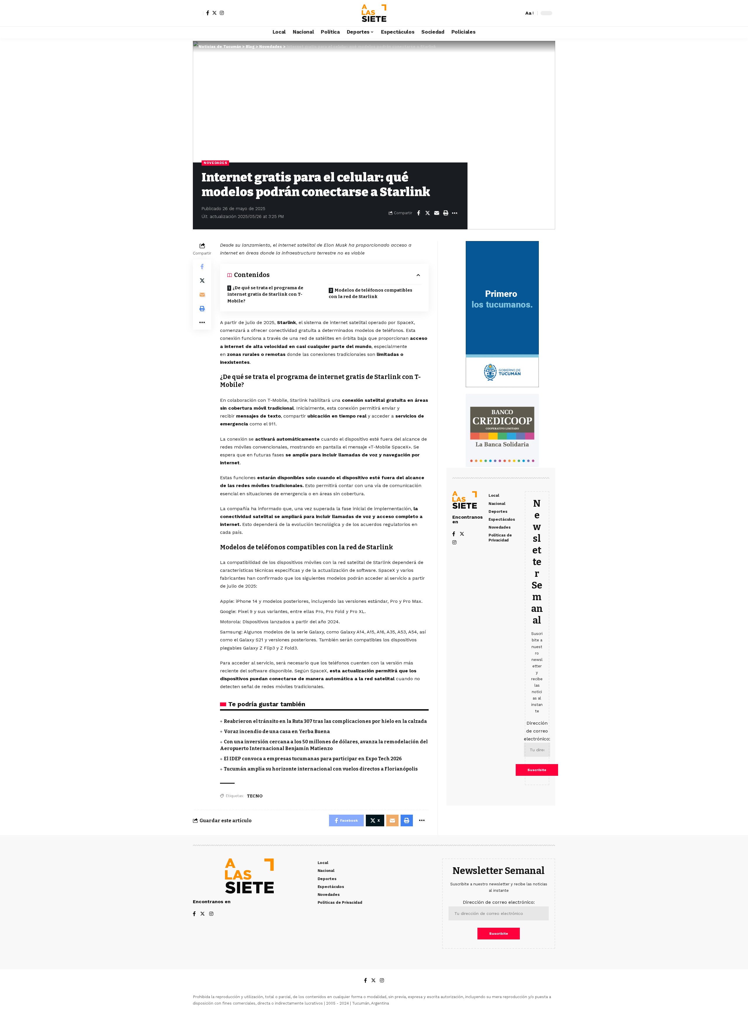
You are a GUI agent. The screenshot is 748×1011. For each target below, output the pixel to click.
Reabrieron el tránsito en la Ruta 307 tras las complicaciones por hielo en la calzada (325, 721)
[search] (518, 13)
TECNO (255, 796)
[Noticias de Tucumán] (374, 13)
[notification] (509, 13)
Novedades (215, 163)
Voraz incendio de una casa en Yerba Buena (277, 731)
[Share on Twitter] (427, 213)
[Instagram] (221, 13)
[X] (214, 13)
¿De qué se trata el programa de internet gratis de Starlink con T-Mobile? (265, 294)
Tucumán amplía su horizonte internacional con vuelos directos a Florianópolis (321, 769)
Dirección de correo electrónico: (537, 730)
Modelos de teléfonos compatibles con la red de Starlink (370, 294)
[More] (455, 213)
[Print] (445, 213)
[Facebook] (208, 13)
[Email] (436, 213)
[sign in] (198, 13)
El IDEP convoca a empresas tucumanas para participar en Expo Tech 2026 (313, 758)
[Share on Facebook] (418, 213)
